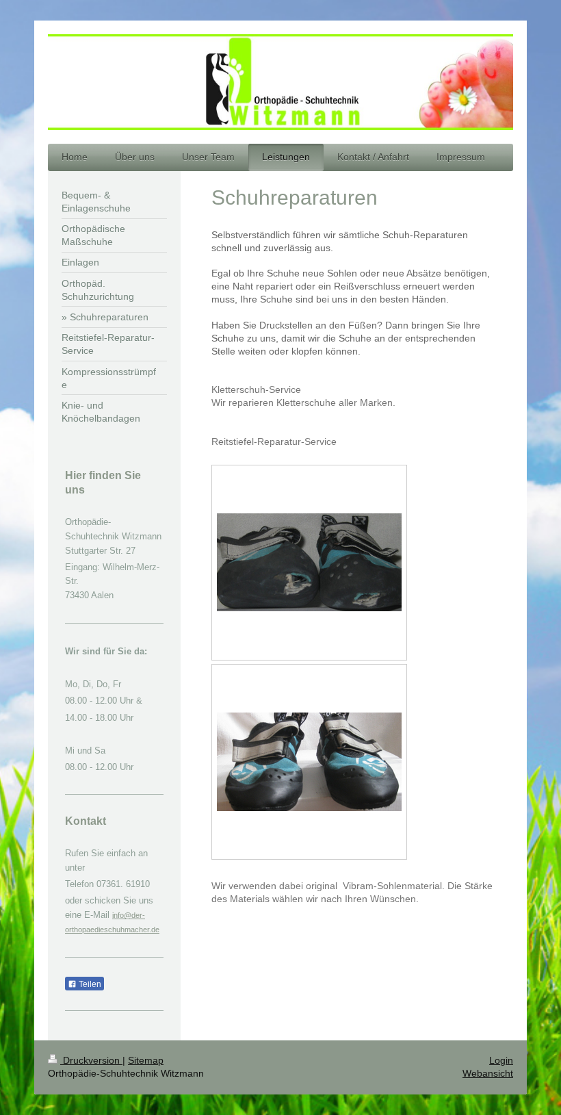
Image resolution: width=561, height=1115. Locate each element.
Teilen (89, 984)
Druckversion (91, 1060)
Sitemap (146, 1060)
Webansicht (487, 1073)
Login (501, 1060)
